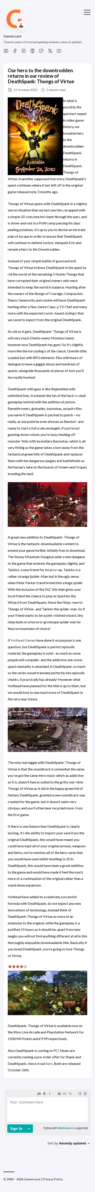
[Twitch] (41, 52)
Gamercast (12, 36)
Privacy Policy (53, 1179)
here (49, 1063)
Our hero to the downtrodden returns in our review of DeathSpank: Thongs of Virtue (41, 76)
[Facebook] (14, 52)
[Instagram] (23, 52)
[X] (50, 52)
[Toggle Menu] (87, 12)
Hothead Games (23, 640)
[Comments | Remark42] (47, 1122)
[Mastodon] (32, 52)
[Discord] (6, 52)
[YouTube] (59, 52)
